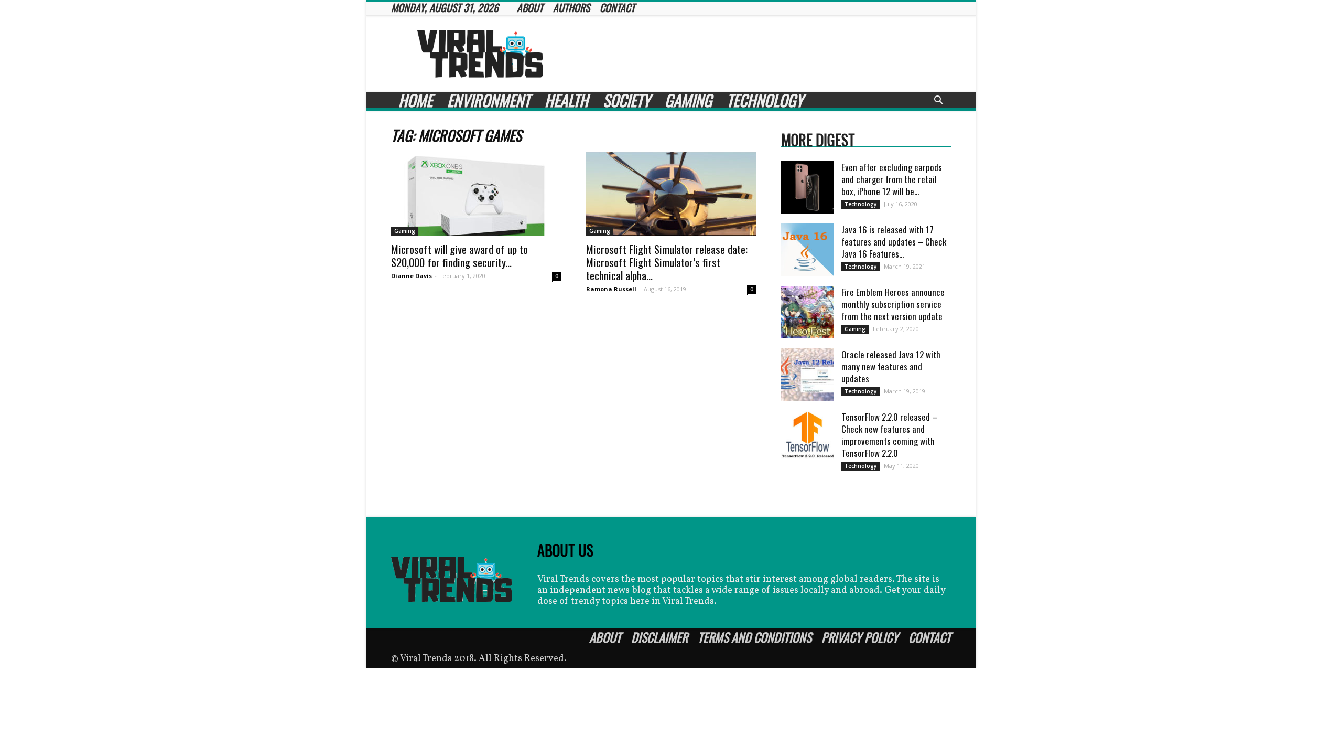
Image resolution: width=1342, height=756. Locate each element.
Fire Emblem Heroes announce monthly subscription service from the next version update (893, 304)
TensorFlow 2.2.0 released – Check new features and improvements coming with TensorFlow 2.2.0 (889, 435)
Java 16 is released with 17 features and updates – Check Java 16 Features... (893, 241)
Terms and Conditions (754, 637)
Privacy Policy (860, 637)
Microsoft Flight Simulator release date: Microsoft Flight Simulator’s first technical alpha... (667, 262)
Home (415, 100)
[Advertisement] (760, 54)
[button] (938, 102)
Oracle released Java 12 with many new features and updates (890, 366)
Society (626, 100)
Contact (929, 637)
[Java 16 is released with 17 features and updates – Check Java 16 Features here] (807, 249)
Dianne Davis (411, 276)
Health (566, 100)
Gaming (688, 100)
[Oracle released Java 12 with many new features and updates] (807, 374)
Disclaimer (659, 637)
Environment (488, 100)
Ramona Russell (611, 289)
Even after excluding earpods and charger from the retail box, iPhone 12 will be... (891, 179)
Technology (765, 100)
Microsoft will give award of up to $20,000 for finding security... (459, 255)
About (605, 637)
